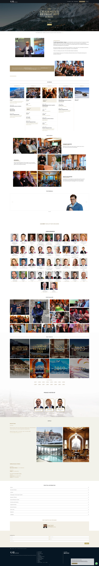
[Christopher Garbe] (75, 237)
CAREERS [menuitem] (39, 561)
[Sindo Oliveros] (40, 262)
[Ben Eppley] (49, 237)
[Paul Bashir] (23, 262)
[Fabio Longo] (15, 275)
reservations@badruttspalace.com (16, 432)
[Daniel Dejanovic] (83, 262)
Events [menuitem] (39, 554)
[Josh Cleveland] (40, 250)
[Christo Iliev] (75, 275)
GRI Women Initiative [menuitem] (41, 556)
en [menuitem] (43, 562)
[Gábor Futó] (23, 275)
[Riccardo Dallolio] (32, 262)
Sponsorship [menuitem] (40, 559)
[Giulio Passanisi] (23, 250)
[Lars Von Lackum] (57, 250)
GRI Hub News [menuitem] (40, 557)
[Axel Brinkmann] (40, 237)
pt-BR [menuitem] (46, 562)
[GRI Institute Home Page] (13, 1)
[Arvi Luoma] (32, 237)
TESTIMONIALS (44, 32)
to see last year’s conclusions (49, 223)
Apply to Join (49, 24)
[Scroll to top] (49, 565)
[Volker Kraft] (66, 262)
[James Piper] (32, 250)
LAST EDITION (47, 32)
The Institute (69, 1)
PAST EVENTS (54, 32)
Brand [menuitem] (39, 560)
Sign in (87, 1)
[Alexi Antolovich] (23, 237)
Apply (86, 543)
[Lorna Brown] (66, 250)
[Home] (10, 548)
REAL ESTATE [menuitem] (39, 552)
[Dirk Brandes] (84, 275)
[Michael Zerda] (75, 250)
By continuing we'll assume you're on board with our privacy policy (80, 561)
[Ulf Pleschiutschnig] (58, 262)
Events (72, 1)
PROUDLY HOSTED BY (59, 32)
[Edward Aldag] (15, 250)
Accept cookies (74, 563)
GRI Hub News (76, 1)
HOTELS (62, 32)
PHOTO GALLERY (51, 32)
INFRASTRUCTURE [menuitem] (40, 553)
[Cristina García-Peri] (83, 237)
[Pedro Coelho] (49, 275)
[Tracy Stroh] (49, 262)
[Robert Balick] (57, 275)
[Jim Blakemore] (32, 275)
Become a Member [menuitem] (41, 558)
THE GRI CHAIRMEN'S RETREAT (39, 32)
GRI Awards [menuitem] (39, 555)
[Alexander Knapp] (14, 237)
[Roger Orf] (54, 286)
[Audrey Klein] (75, 262)
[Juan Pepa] (40, 275)
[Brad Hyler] (58, 237)
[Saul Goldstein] (66, 275)
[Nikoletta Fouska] (14, 262)
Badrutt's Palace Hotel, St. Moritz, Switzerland (49, 21)
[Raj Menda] (45, 286)
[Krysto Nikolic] (49, 250)
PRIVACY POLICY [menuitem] (40, 562)
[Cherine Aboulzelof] (66, 237)
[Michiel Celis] (84, 250)
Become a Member (82, 1)
